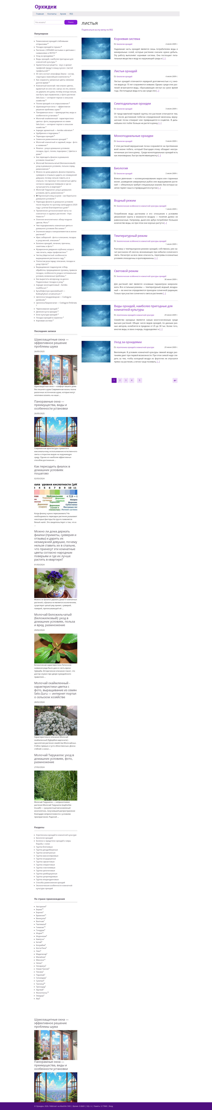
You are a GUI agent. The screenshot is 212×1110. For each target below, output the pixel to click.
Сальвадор (41, 978)
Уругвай (40, 989)
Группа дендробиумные (47, 849)
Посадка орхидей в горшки (48, 47)
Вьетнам (40, 921)
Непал (39, 963)
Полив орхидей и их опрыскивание (52, 103)
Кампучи (40, 939)
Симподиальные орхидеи (132, 103)
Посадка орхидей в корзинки (49, 317)
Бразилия (41, 915)
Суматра (40, 980)
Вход (111, 1106)
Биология (121, 168)
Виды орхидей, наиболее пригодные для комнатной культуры (143, 308)
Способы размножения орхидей (50, 882)
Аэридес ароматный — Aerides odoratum (54, 130)
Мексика (40, 960)
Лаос (38, 951)
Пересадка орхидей (45, 136)
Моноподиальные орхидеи (133, 136)
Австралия (41, 906)
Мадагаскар (41, 954)
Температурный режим (130, 236)
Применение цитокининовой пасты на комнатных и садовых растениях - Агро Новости (54, 213)
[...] (164, 58)
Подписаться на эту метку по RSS (97, 29)
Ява (38, 998)
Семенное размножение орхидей (51, 139)
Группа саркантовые (45, 861)
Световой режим (126, 271)
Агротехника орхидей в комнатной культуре (56, 835)
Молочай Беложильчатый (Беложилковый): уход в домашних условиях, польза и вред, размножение (55, 166)
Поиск (71, 22)
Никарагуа (41, 966)
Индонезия (41, 936)
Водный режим (125, 200)
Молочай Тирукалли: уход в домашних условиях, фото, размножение (54, 758)
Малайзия (41, 957)
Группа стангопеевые (45, 867)
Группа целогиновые (45, 870)
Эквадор (40, 995)
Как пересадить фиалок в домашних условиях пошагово (52, 469)
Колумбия (41, 945)
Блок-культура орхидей (46, 314)
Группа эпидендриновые (47, 879)
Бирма (39, 909)
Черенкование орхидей (46, 308)
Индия (39, 933)
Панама (40, 972)
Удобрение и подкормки (47, 133)
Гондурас (40, 930)
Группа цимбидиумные (46, 873)
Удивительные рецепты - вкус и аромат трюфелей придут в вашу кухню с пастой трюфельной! (54, 68)
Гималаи (40, 927)
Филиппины (42, 992)
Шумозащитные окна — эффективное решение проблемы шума (51, 342)
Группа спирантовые (45, 864)
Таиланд (40, 984)
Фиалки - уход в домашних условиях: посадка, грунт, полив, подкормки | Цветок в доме (56, 151)
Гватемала (41, 924)
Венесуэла (41, 918)
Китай (39, 942)
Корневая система (44, 320)
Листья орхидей (125, 71)
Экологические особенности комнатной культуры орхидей (141, 206)
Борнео (39, 912)
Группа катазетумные (45, 852)
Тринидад (41, 986)
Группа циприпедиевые (47, 876)
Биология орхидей (44, 838)
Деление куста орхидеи (46, 311)
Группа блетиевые (44, 847)
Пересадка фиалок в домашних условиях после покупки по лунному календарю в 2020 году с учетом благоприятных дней (56, 204)
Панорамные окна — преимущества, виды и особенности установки (51, 404)
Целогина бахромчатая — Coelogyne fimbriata (56, 303)
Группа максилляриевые (47, 855)
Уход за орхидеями (44, 56)
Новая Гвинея (42, 969)
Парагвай (40, 975)
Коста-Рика (41, 948)
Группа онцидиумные (46, 858)
